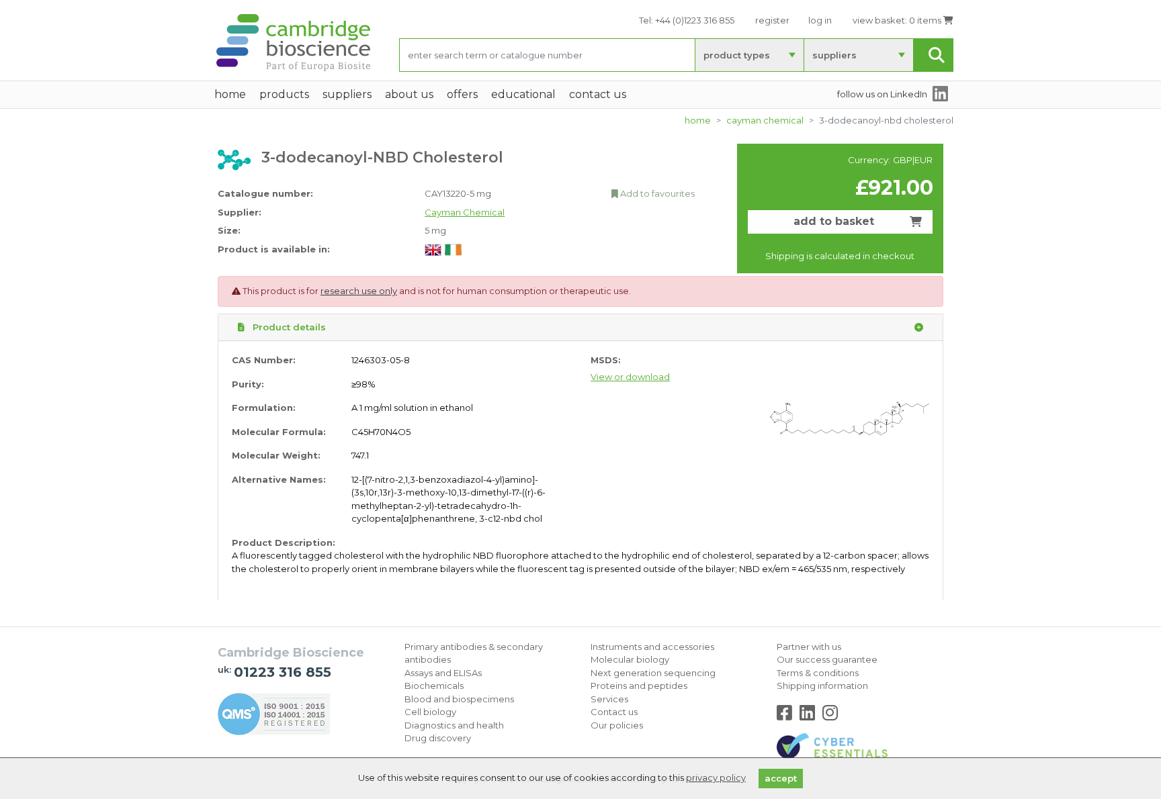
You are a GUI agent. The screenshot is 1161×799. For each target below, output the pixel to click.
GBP (902, 159)
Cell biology (430, 711)
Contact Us (597, 94)
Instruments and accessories (652, 646)
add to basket (833, 221)
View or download (630, 376)
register (772, 20)
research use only (358, 290)
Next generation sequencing (653, 672)
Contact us (614, 711)
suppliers (834, 55)
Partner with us (809, 646)
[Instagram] (830, 715)
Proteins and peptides (639, 685)
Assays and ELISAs (443, 672)
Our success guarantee (827, 659)
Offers (462, 94)
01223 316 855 (282, 672)
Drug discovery (437, 738)
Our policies (617, 725)
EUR (923, 159)
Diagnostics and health (454, 725)
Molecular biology (630, 659)
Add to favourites (656, 193)
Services (609, 699)
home (230, 94)
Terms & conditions (818, 672)
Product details (288, 327)
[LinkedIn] (810, 715)
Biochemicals (434, 685)
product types (736, 55)
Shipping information (822, 685)
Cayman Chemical (765, 120)
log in (820, 20)
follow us (882, 94)
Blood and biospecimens (459, 699)
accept (781, 778)
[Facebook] (787, 715)
